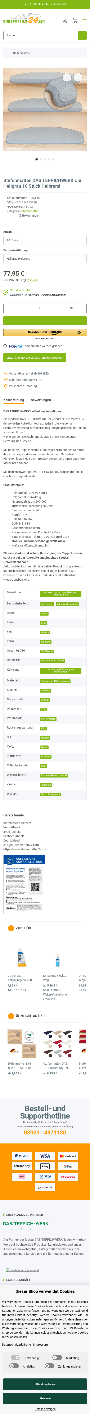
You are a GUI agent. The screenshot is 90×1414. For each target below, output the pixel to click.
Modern (45, 738)
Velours (45, 632)
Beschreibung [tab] (13, 400)
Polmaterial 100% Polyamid (55, 681)
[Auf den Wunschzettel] (77, 77)
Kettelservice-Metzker (52, 660)
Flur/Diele (46, 785)
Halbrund (45, 641)
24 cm (44, 747)
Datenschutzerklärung (16, 1344)
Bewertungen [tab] (41, 400)
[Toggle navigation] (83, 20)
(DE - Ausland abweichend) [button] (50, 294)
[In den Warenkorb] (6, 65)
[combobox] (45, 240)
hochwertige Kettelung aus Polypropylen (61, 670)
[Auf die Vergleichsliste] (67, 77)
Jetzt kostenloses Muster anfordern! (35, 357)
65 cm (44, 613)
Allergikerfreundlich (67, 604)
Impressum (40, 1344)
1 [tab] (36, 159)
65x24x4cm (47, 651)
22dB (43, 766)
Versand (32, 280)
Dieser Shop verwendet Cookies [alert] (45, 1291)
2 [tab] (41, 159)
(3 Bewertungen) (30, 215)
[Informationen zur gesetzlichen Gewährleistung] (24, 884)
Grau (43, 623)
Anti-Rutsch (47, 604)
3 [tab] (45, 159)
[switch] (16, 1357)
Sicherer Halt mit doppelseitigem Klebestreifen (60, 593)
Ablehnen (45, 1398)
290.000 (45, 700)
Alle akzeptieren (45, 1384)
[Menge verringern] (8, 308)
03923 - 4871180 (45, 1132)
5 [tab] (53, 159)
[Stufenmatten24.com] (24, 18)
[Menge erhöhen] (81, 308)
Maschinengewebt (50, 794)
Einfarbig (45, 690)
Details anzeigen (45, 1409)
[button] (65, 21)
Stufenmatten (30, 211)
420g (43, 709)
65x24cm (45, 756)
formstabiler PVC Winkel (54, 775)
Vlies (43, 728)
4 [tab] (49, 159)
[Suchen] (82, 35)
